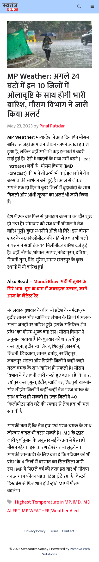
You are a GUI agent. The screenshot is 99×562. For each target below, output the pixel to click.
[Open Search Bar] (79, 6)
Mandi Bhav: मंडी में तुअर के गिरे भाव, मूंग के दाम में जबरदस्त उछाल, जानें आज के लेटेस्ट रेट (47, 289)
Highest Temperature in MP (43, 502)
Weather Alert (65, 511)
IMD (76, 502)
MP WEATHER (36, 511)
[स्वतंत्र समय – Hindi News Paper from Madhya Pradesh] (10, 6)
